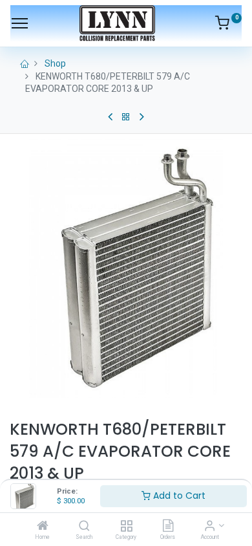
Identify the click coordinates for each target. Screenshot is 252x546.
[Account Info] (210, 526)
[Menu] (19, 23)
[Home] (42, 526)
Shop (55, 63)
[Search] (84, 526)
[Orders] (168, 526)
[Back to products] (126, 117)
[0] (228, 25)
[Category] (126, 526)
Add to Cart (178, 495)
